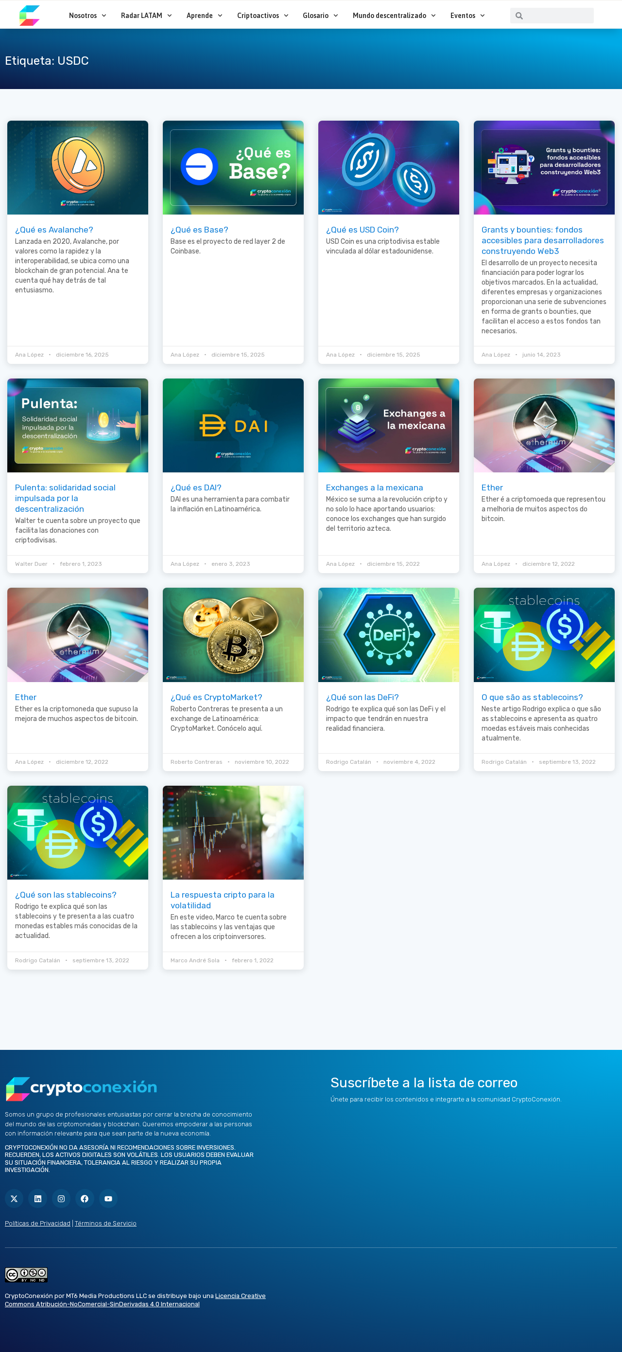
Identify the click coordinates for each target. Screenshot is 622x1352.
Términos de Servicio (106, 1223)
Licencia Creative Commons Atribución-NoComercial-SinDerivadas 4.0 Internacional (135, 1300)
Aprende (200, 15)
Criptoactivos (258, 15)
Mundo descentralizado (389, 15)
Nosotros (83, 15)
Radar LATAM (141, 15)
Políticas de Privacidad (37, 1223)
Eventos (462, 15)
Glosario (315, 15)
